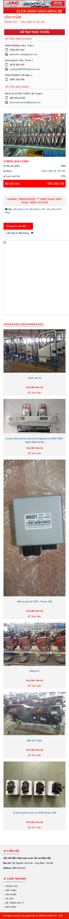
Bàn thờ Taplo (34, 740)
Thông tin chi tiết (16, 226)
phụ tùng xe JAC (37, 209)
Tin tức (9, 899)
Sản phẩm (10, 894)
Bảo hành (10, 907)
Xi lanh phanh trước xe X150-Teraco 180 (34, 812)
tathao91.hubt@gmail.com (24, 54)
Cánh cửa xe (34, 378)
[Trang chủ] (34, 3)
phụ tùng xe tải (21, 209)
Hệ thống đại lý (14, 903)
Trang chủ (10, 22)
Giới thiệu (10, 890)
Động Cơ (34, 671)
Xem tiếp (36, 392)
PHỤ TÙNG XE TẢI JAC (33, 22)
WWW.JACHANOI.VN (48, 916)
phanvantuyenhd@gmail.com (25, 102)
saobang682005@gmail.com (25, 69)
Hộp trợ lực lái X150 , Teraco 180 (34, 601)
